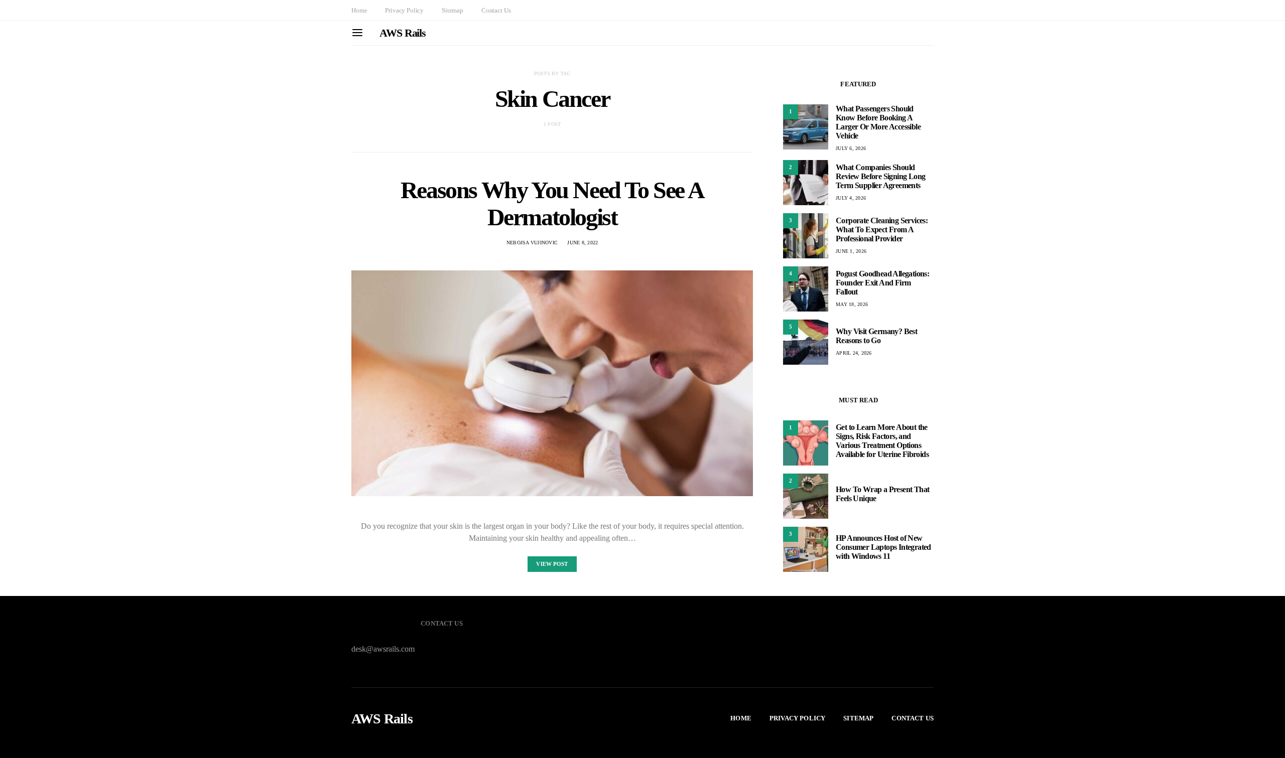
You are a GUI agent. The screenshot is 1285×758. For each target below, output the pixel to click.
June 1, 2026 (851, 251)
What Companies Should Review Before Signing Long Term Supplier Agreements (880, 176)
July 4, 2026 (851, 198)
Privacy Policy (404, 10)
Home (359, 10)
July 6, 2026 (851, 148)
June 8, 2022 (582, 242)
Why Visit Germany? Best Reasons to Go (876, 336)
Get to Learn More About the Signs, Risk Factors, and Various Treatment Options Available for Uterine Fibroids (882, 441)
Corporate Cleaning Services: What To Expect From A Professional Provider (882, 229)
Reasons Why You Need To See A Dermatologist (552, 203)
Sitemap (452, 10)
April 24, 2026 (854, 353)
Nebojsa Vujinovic (532, 242)
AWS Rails (402, 33)
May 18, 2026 (852, 304)
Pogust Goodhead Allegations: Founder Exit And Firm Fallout (882, 282)
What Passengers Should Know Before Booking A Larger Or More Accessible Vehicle (878, 122)
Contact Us (495, 10)
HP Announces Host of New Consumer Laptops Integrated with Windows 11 (883, 547)
